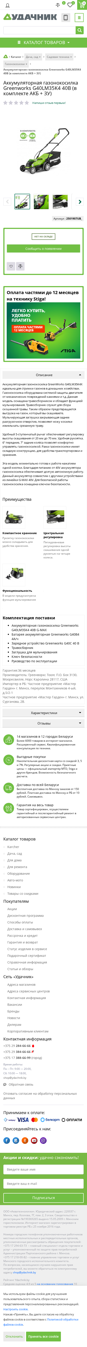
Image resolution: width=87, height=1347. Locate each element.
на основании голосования (55, 1284)
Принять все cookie (43, 1336)
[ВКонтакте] (15, 1140)
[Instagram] (43, 1140)
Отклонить (14, 1336)
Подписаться (43, 1197)
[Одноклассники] (25, 1140)
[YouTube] (34, 1140)
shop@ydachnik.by (24, 1272)
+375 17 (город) (22, 1058)
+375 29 (17, 1046)
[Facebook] (6, 1140)
